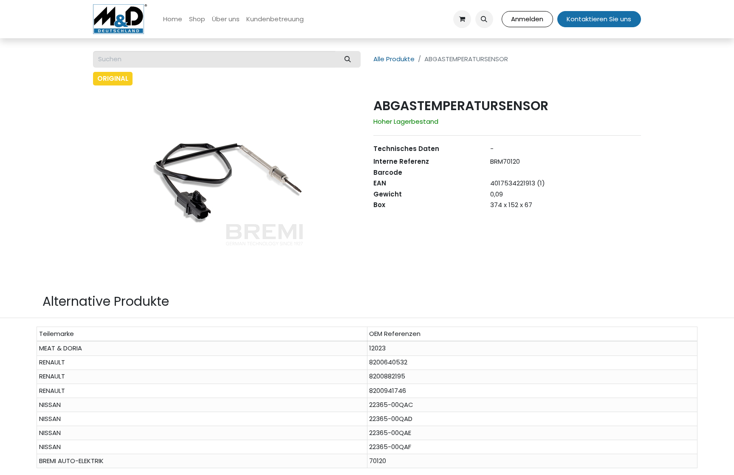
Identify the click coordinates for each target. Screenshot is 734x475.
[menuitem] (173, 19)
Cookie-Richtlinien (412, 462)
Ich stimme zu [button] (615, 462)
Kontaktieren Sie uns (599, 18)
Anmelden (527, 18)
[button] (484, 19)
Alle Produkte (394, 58)
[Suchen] (348, 59)
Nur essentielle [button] (562, 462)
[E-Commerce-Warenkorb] (462, 19)
